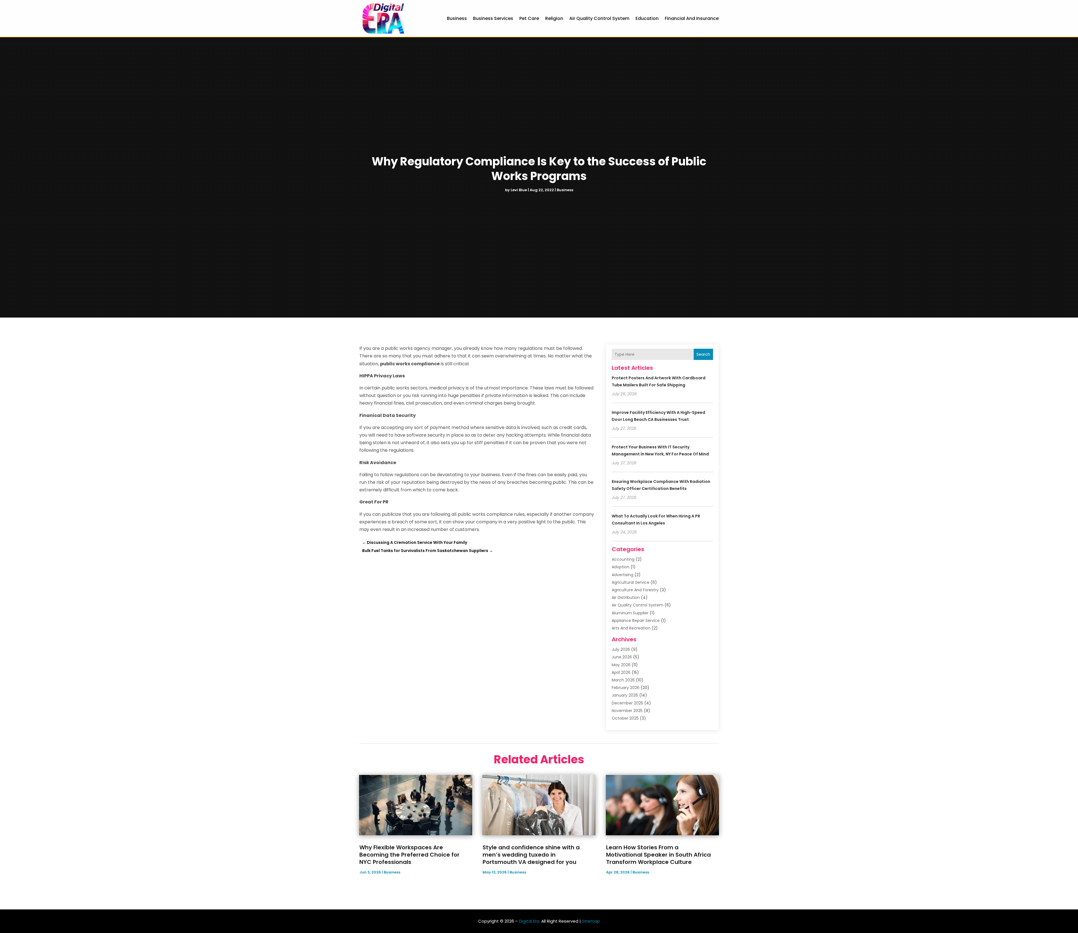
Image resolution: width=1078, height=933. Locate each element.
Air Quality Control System (599, 18)
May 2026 (621, 665)
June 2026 (622, 657)
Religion (554, 18)
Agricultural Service (630, 582)
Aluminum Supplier (630, 613)
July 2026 (621, 649)
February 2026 (626, 687)
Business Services (493, 18)
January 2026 (625, 695)
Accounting (623, 559)
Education (647, 18)
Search (703, 354)
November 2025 (627, 710)
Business (457, 18)
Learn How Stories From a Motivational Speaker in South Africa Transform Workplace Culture (658, 854)
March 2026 (623, 680)
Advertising (622, 575)
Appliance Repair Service (636, 620)
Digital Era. (529, 921)
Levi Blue (519, 190)
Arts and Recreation (631, 628)
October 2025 (625, 718)
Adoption (620, 567)
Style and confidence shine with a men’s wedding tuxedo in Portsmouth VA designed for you (531, 854)
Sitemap (591, 921)
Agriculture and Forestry (635, 590)
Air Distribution (626, 597)
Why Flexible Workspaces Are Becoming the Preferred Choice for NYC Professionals (409, 854)
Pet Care (529, 18)
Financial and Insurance (692, 18)
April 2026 (621, 672)
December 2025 (627, 703)
